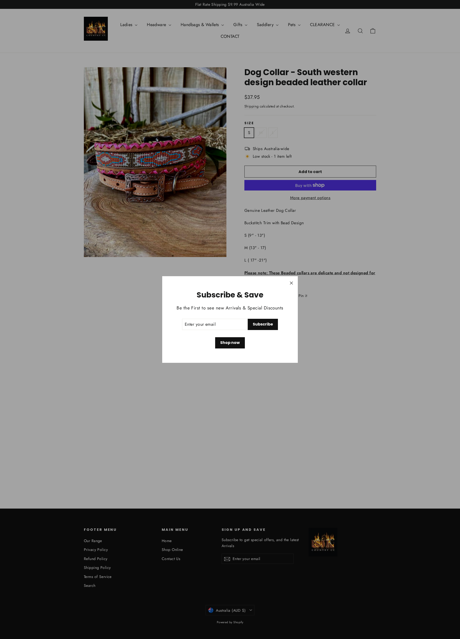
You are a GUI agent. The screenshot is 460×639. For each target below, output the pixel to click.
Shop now (230, 342)
